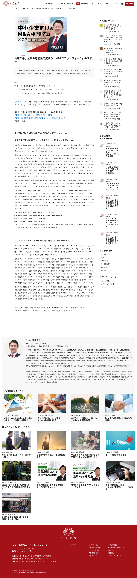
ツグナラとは (49, 3)
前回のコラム (19, 102)
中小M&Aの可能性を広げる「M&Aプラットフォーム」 (37, 86)
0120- (25, 551)
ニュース (102, 3)
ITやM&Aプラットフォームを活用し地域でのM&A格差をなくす (42, 93)
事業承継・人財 (86, 3)
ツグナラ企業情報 (65, 3)
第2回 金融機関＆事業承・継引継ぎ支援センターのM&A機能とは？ (39, 118)
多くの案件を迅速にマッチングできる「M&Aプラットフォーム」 (43, 89)
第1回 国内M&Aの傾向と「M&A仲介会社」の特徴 (33, 115)
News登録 (129, 3)
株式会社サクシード (38, 545)
